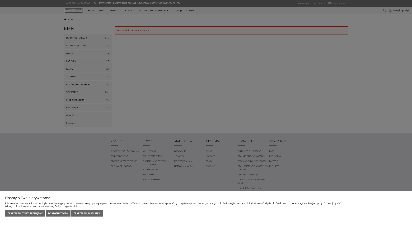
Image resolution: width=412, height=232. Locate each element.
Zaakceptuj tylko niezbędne (25, 213)
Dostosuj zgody (58, 213)
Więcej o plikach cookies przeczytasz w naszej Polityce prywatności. (41, 206)
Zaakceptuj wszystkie (87, 213)
